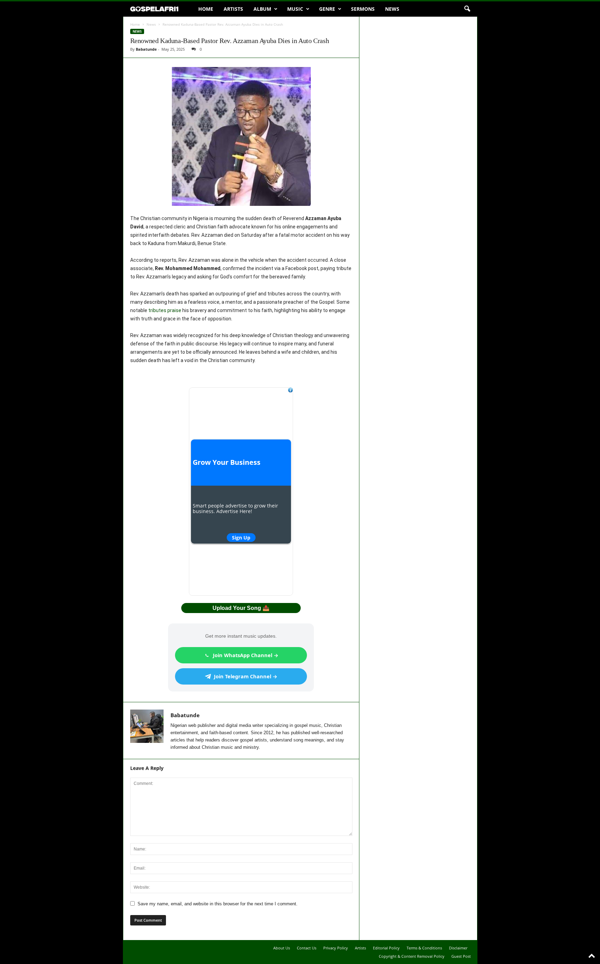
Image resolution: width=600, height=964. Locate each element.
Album (262, 9)
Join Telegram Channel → (245, 676)
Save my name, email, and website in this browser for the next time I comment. (218, 903)
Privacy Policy (335, 947)
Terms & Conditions (424, 947)
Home (205, 9)
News (392, 9)
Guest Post (461, 956)
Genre (327, 9)
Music (295, 9)
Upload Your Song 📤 (240, 608)
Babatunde (146, 49)
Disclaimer (458, 947)
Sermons (363, 9)
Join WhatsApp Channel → (245, 655)
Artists (233, 9)
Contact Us (306, 947)
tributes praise (164, 310)
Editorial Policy (386, 947)
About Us (281, 947)
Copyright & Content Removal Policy (411, 956)
